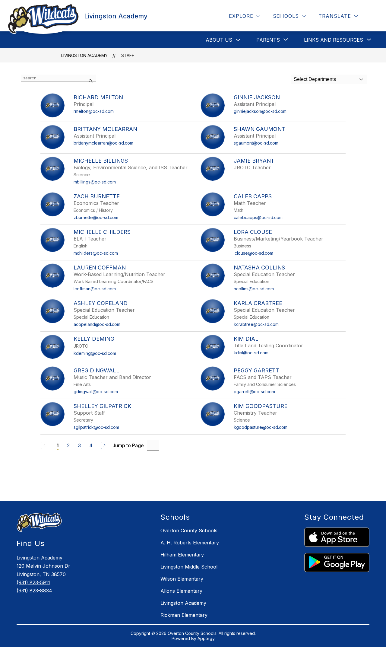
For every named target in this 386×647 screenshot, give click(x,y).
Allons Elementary (181, 591)
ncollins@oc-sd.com (254, 288)
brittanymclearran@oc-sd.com (103, 142)
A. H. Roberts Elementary (189, 543)
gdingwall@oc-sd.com (96, 391)
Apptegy (206, 638)
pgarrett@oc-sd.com (254, 391)
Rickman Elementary (183, 615)
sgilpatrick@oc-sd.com (96, 427)
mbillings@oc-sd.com (95, 181)
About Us (219, 40)
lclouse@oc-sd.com (253, 253)
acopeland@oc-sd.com (97, 324)
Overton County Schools (188, 530)
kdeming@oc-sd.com (95, 353)
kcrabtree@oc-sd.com (256, 324)
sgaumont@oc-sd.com (256, 142)
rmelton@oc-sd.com (94, 111)
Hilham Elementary (182, 555)
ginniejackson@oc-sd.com (260, 111)
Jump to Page (128, 445)
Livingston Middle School (188, 567)
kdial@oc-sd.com (251, 352)
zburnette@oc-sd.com (96, 217)
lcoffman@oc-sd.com (95, 288)
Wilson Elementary (181, 579)
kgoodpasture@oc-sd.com (260, 427)
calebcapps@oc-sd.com (258, 217)
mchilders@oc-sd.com (96, 253)
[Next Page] (104, 445)
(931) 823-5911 (33, 582)
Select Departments (315, 79)
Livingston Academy (84, 55)
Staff (127, 55)
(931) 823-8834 (34, 591)
